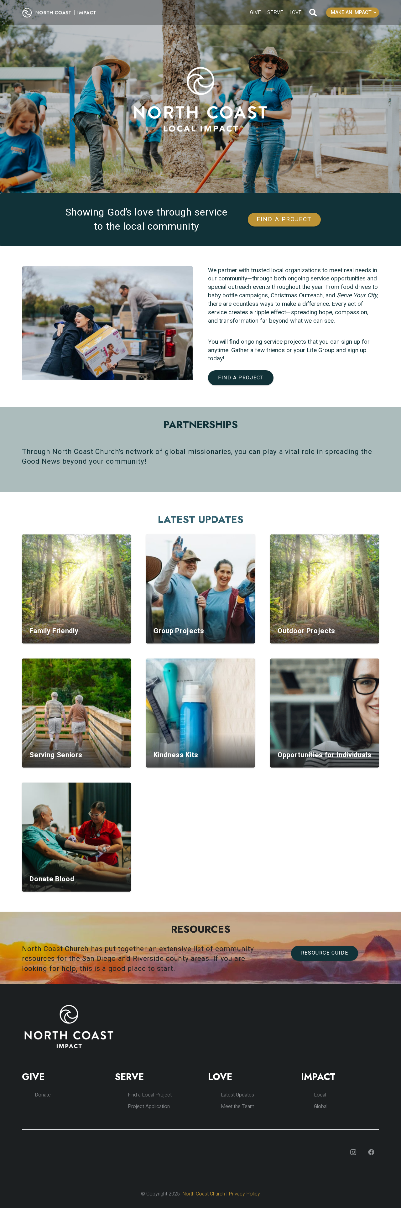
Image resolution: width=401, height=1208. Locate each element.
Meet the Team (237, 1106)
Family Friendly (53, 631)
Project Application (149, 1106)
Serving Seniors (55, 755)
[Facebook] (371, 1152)
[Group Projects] (200, 588)
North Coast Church (203, 1194)
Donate (43, 1095)
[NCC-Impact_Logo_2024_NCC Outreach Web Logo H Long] (64, 12)
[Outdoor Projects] (324, 588)
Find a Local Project (150, 1095)
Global (320, 1106)
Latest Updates (237, 1095)
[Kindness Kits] (200, 713)
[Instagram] (353, 1152)
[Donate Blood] (76, 837)
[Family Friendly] (76, 588)
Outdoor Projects (306, 631)
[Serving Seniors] (76, 713)
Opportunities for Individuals (324, 755)
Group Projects (179, 631)
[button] (313, 12)
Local (320, 1095)
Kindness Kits (176, 755)
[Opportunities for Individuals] (324, 713)
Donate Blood (51, 879)
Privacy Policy (244, 1194)
